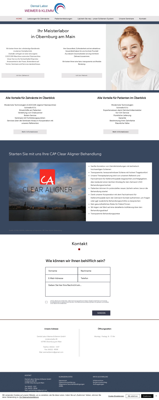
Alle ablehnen (133, 396)
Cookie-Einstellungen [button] (116, 396)
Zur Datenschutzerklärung (29, 397)
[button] (83, 218)
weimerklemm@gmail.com (37, 390)
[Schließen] (156, 396)
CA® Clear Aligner (65, 153)
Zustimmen (147, 396)
